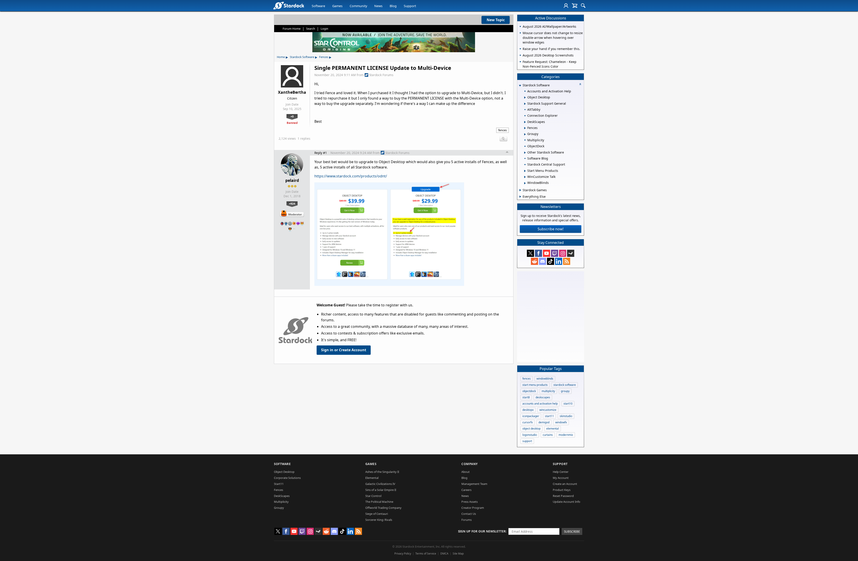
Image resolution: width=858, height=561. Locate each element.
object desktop (531, 428)
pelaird (292, 180)
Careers (466, 490)
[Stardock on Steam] (571, 253)
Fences (323, 57)
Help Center (560, 472)
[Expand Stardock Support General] (525, 104)
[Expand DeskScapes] (525, 122)
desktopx (528, 410)
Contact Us (468, 514)
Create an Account (565, 484)
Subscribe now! (551, 228)
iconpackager (530, 416)
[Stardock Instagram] (563, 253)
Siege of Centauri (376, 514)
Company (469, 464)
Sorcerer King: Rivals (378, 520)
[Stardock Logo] (289, 5)
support (527, 441)
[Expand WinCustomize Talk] (525, 177)
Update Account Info (566, 502)
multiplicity (548, 391)
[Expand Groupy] (525, 134)
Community (358, 6)
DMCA (444, 553)
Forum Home (292, 29)
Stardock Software (302, 57)
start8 (526, 397)
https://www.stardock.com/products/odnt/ (350, 176)
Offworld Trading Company (383, 508)
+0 (292, 116)
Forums (466, 520)
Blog (393, 6)
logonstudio (529, 435)
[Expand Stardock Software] (520, 85)
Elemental (372, 478)
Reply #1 (320, 153)
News (378, 6)
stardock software (564, 385)
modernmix (566, 435)
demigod (543, 422)
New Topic (496, 19)
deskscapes (543, 397)
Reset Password (563, 496)
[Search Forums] (583, 5)
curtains (548, 435)
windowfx (561, 422)
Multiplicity (281, 502)
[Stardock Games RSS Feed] (567, 261)
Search (310, 29)
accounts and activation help (540, 403)
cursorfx (527, 422)
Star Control (373, 496)
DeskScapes (282, 496)
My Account (561, 478)
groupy (565, 391)
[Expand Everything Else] (520, 196)
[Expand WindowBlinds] (525, 183)
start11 (549, 416)
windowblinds (544, 378)
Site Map (458, 553)
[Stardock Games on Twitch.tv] (555, 253)
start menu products (535, 385)
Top (507, 152)
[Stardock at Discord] (542, 261)
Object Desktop (284, 472)
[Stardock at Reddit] (534, 261)
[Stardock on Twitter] (530, 253)
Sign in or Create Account (343, 349)
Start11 (279, 484)
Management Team (474, 484)
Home (281, 57)
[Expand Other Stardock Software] (525, 153)
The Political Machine (379, 502)
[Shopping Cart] (574, 5)
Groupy (279, 508)
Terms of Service (425, 553)
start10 (568, 403)
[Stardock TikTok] (551, 261)
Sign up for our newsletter (482, 531)
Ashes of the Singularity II (382, 472)
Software (318, 6)
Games (337, 6)
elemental (552, 428)
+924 (292, 204)
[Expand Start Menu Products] (525, 171)
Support (410, 6)
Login (324, 29)
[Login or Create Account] (566, 5)
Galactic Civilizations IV (380, 484)
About (465, 472)
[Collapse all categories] (580, 84)
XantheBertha (292, 92)
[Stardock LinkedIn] (559, 261)
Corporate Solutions (287, 478)
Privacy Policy (402, 553)
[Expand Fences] (525, 128)
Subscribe (572, 531)
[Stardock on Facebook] (538, 253)
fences (502, 130)
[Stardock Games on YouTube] (547, 253)
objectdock (529, 391)
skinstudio (566, 416)
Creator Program (472, 508)
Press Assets (469, 502)
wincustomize (547, 410)
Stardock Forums (381, 75)
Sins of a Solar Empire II (380, 490)
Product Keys (561, 490)
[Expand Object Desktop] (525, 97)
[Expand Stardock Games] (520, 190)
